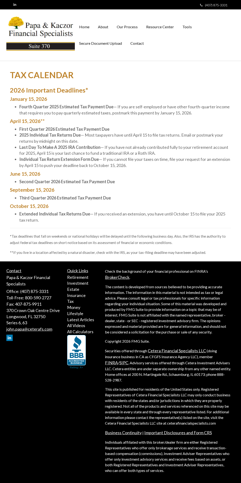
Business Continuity (123, 432)
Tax (70, 301)
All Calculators (80, 331)
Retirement (77, 277)
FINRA (111, 362)
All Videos (76, 325)
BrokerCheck (117, 277)
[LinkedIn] (14, 4)
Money (73, 307)
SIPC (123, 362)
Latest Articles (80, 319)
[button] (103, 27)
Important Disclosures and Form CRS (178, 432)
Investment (77, 283)
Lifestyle (75, 313)
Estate (73, 289)
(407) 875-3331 (216, 5)
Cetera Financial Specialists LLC (177, 350)
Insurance (76, 295)
